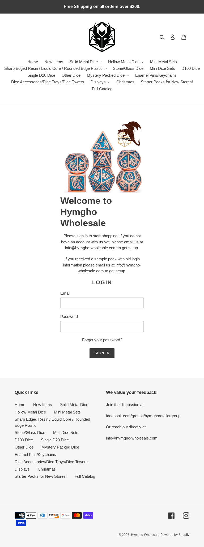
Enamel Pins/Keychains (35, 454)
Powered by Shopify (174, 535)
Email (65, 293)
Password (69, 316)
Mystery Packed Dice (60, 447)
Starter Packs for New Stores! (41, 476)
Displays (22, 469)
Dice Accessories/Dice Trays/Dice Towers (51, 461)
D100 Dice (24, 440)
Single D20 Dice (55, 440)
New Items (42, 404)
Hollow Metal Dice (30, 412)
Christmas (47, 469)
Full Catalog (85, 476)
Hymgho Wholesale (145, 535)
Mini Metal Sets (67, 412)
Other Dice (24, 447)
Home (20, 404)
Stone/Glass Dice (30, 432)
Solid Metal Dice (74, 404)
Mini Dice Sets (65, 432)
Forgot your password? (102, 340)
